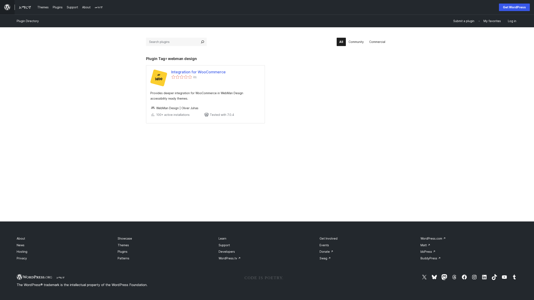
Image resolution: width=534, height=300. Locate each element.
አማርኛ (60, 277)
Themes (123, 245)
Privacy (22, 258)
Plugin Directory (28, 21)
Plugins (122, 251)
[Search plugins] (202, 42)
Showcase (125, 238)
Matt (425, 245)
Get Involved (329, 238)
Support (224, 245)
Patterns (123, 258)
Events (324, 245)
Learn (222, 238)
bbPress (428, 251)
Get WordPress (514, 7)
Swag (325, 258)
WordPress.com (433, 238)
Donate (326, 251)
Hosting (22, 251)
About (21, 238)
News (20, 245)
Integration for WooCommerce (198, 72)
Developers (227, 251)
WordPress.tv (230, 258)
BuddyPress (431, 258)
